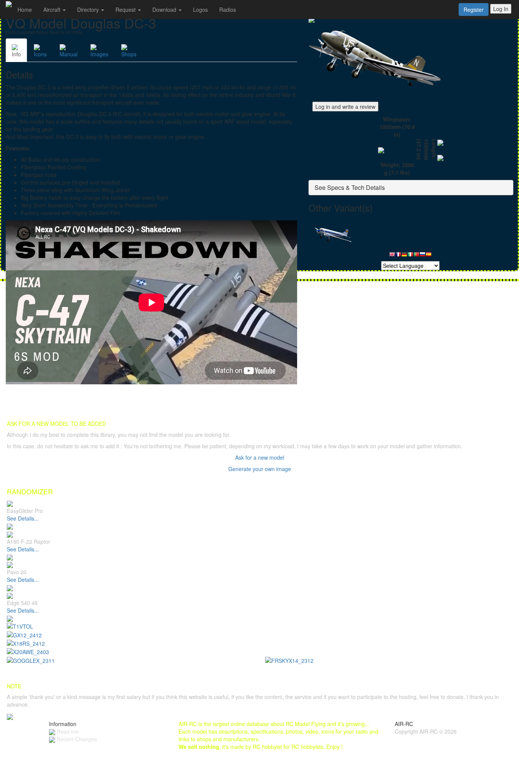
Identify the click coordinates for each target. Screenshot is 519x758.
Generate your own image (259, 469)
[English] (392, 256)
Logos (200, 9)
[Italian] (410, 256)
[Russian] (422, 256)
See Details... (23, 518)
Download (165, 9)
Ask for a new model (259, 457)
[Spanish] (429, 256)
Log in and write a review (345, 106)
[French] (398, 256)
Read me (67, 731)
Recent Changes (76, 739)
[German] (404, 256)
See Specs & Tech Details (350, 187)
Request (126, 9)
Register (474, 9)
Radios (227, 9)
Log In (500, 9)
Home (24, 9)
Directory (88, 9)
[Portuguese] (416, 256)
